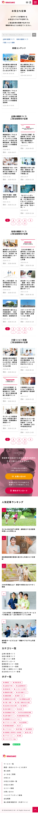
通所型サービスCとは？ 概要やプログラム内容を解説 (18, 641)
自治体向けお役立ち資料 (11, 705)
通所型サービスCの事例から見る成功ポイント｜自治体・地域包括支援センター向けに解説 (10, 253)
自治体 (20, 709)
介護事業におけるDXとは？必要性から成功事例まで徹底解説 (27, 390)
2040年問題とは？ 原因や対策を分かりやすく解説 (18, 586)
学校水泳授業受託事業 (25, 712)
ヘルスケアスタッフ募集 (13, 795)
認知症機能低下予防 (10, 712)
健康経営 (7, 682)
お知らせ (7, 778)
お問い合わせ (27, 2)
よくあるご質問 (9, 774)
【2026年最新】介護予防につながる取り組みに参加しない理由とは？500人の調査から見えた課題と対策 (27, 254)
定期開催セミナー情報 (10, 666)
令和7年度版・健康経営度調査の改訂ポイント (10, 197)
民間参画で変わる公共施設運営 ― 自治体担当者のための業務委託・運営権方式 (10, 313)
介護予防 (24, 705)
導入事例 (7, 771)
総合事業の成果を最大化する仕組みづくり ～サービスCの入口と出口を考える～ (10, 67)
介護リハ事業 (8, 702)
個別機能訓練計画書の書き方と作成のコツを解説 (18, 558)
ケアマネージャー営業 (10, 722)
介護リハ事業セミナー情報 (12, 669)
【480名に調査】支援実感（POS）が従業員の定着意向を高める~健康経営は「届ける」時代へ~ (27, 138)
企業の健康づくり (9, 39)
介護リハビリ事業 (9, 42)
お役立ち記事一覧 (10, 781)
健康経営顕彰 (8, 696)
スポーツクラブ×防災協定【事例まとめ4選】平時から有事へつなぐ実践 (27, 313)
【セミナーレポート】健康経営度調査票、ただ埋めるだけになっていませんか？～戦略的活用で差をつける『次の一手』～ (27, 201)
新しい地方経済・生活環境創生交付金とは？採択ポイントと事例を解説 (10, 284)
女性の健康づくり (22, 692)
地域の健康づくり (22, 39)
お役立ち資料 (9, 785)
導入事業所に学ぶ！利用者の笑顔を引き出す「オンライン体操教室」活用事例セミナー (27, 68)
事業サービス (20, 696)
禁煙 (20, 735)
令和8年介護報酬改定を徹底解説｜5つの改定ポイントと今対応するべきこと (27, 361)
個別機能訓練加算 (9, 725)
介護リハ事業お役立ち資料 (23, 702)
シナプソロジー (8, 729)
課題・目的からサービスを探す (15, 767)
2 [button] (13, 220)
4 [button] (24, 220)
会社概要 (7, 799)
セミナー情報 (9, 788)
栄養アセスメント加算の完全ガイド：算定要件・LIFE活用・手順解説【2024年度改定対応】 (27, 422)
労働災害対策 (17, 682)
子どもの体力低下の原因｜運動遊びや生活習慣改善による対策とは (18, 530)
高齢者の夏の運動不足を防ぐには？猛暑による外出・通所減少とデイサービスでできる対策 (10, 362)
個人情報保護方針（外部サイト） (16, 802)
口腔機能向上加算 (25, 699)
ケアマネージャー (9, 735)
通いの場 (29, 732)
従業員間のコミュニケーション (12, 719)
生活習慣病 (23, 722)
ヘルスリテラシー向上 (10, 739)
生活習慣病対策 (21, 686)
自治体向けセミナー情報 (11, 672)
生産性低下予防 (8, 686)
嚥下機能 (20, 729)
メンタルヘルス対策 (20, 689)
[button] (35, 2)
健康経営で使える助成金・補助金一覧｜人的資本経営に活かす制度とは (27, 171)
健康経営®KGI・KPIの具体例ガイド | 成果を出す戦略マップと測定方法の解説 (10, 171)
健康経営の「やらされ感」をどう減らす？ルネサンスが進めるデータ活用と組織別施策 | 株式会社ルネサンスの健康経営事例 (10, 96)
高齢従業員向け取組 (24, 715)
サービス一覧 (9, 764)
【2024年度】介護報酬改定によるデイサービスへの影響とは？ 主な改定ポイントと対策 (19, 614)
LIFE (20, 725)
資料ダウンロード (30, 2)
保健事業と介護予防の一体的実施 (13, 732)
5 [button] (30, 220)
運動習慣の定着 (8, 692)
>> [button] (25, 224)
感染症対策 (7, 689)
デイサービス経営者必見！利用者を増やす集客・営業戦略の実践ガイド (10, 419)
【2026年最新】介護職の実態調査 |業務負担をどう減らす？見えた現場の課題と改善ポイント (10, 391)
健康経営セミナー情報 (10, 664)
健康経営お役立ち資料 (10, 699)
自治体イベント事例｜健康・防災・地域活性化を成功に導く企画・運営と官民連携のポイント (27, 285)
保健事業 (29, 729)
